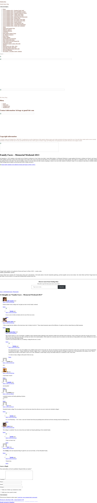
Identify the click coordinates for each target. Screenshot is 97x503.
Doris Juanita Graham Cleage (9, 33)
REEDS (5, 45)
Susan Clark (10, 321)
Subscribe (61, 287)
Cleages (10, 291)
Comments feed (6, 106)
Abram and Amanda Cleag (9, 28)
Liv (8, 405)
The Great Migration (7, 50)
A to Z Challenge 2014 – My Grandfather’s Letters (14, 11)
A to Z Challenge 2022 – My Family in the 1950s (14, 20)
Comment (2, 479)
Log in (4, 103)
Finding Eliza (3, 1)
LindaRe (9, 382)
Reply (4, 307)
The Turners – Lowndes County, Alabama (12, 51)
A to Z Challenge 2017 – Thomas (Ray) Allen (13, 15)
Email (1, 484)
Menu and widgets (4, 6)
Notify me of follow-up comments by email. (11, 489)
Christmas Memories (7, 31)
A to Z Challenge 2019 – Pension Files (11, 18)
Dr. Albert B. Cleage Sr (8, 34)
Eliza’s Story (6, 36)
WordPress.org (6, 107)
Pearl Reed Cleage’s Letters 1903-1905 (11, 43)
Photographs (16, 291)
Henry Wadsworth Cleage (8, 39)
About (4, 27)
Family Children (6, 37)
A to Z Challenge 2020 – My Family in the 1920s (14, 19)
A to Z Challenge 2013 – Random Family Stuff (13, 10)
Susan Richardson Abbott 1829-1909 (11, 48)
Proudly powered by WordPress (7, 502)
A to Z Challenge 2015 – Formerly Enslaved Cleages (15, 13)
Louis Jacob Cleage (7, 42)
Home (4, 9)
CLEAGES (5, 32)
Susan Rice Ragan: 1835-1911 (9, 47)
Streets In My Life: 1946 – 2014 (10, 46)
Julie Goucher (10, 300)
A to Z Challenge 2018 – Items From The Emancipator (15, 16)
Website (2, 487)
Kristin (7, 291)
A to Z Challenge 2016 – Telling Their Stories (13, 14)
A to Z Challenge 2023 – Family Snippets (12, 22)
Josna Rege (12, 332)
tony (8, 447)
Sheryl (8, 426)
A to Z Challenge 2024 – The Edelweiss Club (13, 23)
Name (1, 481)
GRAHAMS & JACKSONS (9, 38)
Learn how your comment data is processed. (27, 497)
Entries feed (5, 104)
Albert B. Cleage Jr (7, 29)
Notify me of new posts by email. (9, 492)
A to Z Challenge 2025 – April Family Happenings (14, 24)
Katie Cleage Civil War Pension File (11, 41)
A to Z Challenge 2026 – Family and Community (14, 25)
